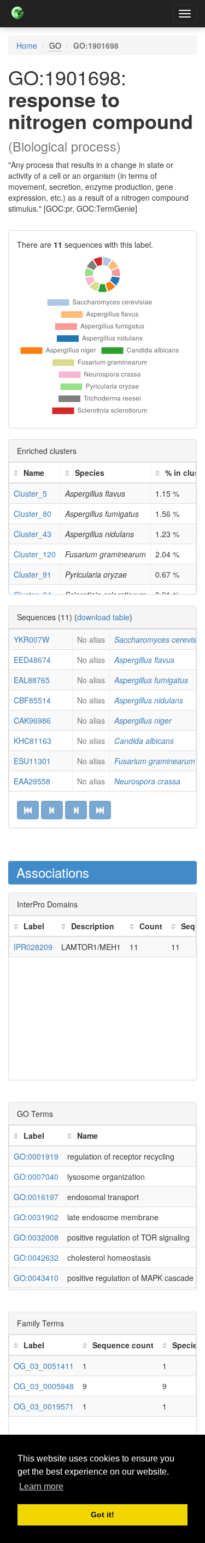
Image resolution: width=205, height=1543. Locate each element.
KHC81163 (32, 740)
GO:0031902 (36, 1217)
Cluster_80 (32, 513)
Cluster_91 (32, 574)
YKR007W (31, 639)
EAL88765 (32, 679)
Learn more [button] (41, 1486)
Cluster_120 (35, 554)
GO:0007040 (36, 1176)
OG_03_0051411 (44, 1365)
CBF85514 (32, 700)
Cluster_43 (32, 533)
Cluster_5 (30, 493)
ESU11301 (32, 760)
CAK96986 (32, 720)
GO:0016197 (36, 1196)
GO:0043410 (36, 1277)
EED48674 (32, 659)
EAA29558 (32, 781)
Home (26, 45)
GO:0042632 (36, 1257)
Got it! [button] (102, 1514)
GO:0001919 (36, 1156)
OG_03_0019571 (44, 1406)
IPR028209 (33, 946)
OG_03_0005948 (44, 1386)
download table (103, 617)
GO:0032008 (36, 1237)
